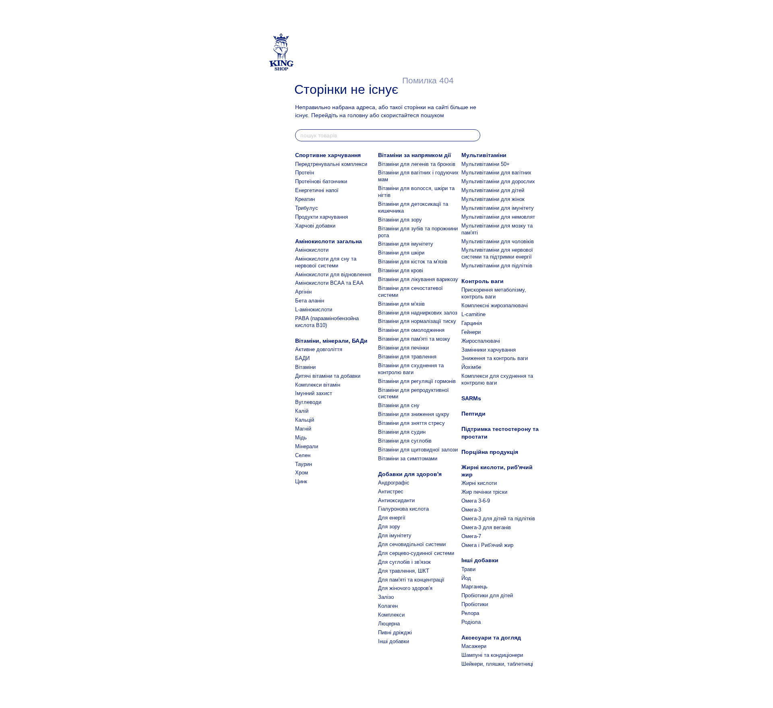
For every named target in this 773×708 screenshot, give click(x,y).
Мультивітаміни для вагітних (496, 173)
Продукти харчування (321, 217)
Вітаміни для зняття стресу (411, 423)
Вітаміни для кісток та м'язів (412, 262)
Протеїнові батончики (321, 181)
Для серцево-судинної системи (416, 553)
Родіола (471, 622)
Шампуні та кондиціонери (492, 655)
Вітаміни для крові (400, 270)
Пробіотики (474, 604)
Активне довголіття (318, 349)
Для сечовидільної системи (412, 544)
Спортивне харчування (328, 155)
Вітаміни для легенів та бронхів (416, 164)
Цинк (301, 481)
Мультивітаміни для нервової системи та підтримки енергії (497, 253)
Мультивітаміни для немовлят (498, 217)
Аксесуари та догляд (491, 637)
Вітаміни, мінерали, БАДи (331, 340)
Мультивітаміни (483, 155)
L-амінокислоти (313, 309)
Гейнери (471, 332)
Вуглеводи (308, 402)
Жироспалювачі (480, 341)
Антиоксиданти (396, 500)
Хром (301, 473)
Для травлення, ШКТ (403, 571)
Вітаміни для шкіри (401, 253)
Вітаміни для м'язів (401, 304)
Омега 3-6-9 (475, 501)
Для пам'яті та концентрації (411, 580)
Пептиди (473, 413)
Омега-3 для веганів (486, 527)
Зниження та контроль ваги (494, 358)
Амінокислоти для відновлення (333, 274)
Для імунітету (394, 535)
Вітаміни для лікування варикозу (418, 279)
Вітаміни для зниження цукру (413, 414)
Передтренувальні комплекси (331, 164)
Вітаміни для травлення (407, 357)
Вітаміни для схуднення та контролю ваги (411, 368)
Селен (302, 455)
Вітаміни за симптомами (407, 458)
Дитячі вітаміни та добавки (327, 376)
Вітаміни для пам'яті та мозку (414, 339)
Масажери (473, 646)
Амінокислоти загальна (328, 241)
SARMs (471, 398)
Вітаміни (305, 367)
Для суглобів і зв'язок (404, 562)
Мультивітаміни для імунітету (497, 208)
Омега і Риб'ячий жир (487, 545)
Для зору (389, 527)
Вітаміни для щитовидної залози (418, 450)
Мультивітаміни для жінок (493, 199)
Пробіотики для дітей (487, 595)
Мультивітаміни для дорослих (498, 181)
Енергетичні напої (317, 190)
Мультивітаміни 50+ (485, 164)
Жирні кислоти (479, 483)
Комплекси (391, 615)
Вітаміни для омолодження (411, 330)
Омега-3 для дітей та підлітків (498, 518)
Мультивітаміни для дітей (492, 190)
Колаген (388, 606)
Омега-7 (471, 536)
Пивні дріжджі (395, 632)
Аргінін (303, 292)
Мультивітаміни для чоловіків (497, 241)
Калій (301, 411)
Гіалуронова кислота (403, 509)
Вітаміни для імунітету (405, 244)
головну (357, 115)
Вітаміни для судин (402, 432)
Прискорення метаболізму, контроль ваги (493, 293)
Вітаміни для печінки (403, 348)
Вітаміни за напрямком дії (414, 155)
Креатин (305, 199)
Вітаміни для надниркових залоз (417, 313)
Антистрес (390, 492)
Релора (470, 613)
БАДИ (302, 358)
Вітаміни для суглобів (405, 441)
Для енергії (391, 518)
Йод (466, 578)
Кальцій (304, 420)
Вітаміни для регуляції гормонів (417, 381)
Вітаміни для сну (399, 405)
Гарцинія (471, 323)
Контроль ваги (482, 281)
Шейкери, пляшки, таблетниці (497, 664)
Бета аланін (309, 301)
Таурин (303, 464)
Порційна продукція (489, 452)
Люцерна (389, 624)
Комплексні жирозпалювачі (494, 305)
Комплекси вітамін (317, 385)
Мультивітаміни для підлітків (496, 266)
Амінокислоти (312, 250)
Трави (468, 569)
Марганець (474, 587)
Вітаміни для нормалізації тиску (417, 321)
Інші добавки (393, 641)
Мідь (301, 438)
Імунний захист (313, 393)
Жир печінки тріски (484, 492)
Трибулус (306, 208)
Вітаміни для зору (400, 220)
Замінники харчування (488, 350)
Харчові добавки (315, 226)
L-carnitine (473, 314)
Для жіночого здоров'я (405, 588)
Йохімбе (471, 367)
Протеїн (304, 173)
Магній (303, 429)
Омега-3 (471, 510)
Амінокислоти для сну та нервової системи (325, 262)
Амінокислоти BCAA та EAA (329, 283)
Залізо (386, 597)
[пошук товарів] (473, 135)
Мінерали (306, 446)
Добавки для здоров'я (410, 474)
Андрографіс (393, 483)
